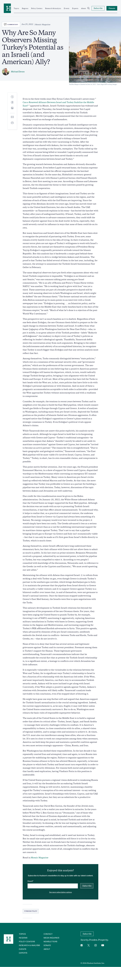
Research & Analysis (53, 8)
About (83, 8)
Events (66, 8)
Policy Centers (36, 8)
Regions (25, 8)
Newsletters (50, 941)
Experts (75, 8)
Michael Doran (18, 71)
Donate (47, 945)
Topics (16, 8)
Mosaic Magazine (39, 857)
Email (30, 881)
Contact (48, 934)
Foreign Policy (30, 911)
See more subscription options (60, 892)
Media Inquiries (51, 938)
